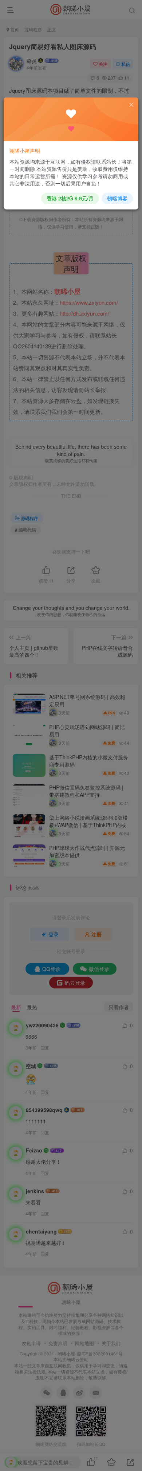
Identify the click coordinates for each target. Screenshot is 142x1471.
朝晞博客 (117, 198)
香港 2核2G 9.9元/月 (70, 198)
